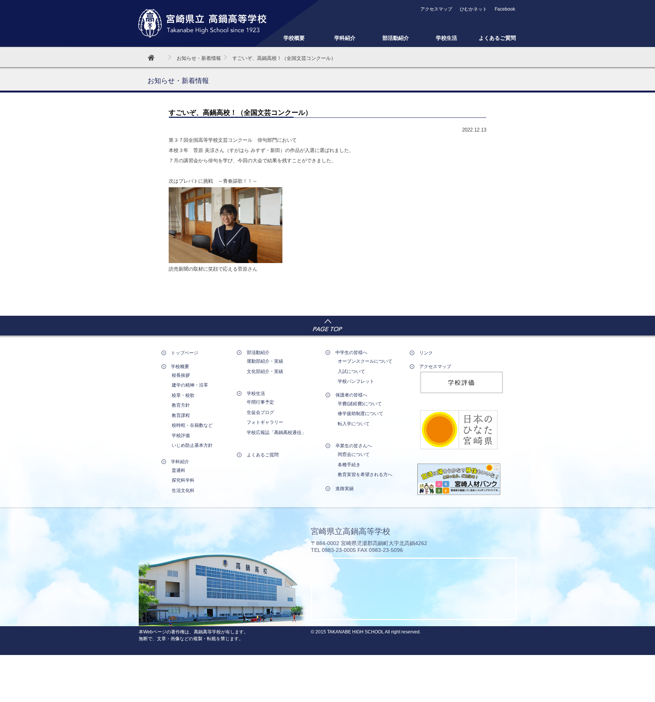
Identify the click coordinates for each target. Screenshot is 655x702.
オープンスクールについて (365, 361)
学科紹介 (345, 38)
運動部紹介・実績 (265, 361)
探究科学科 (183, 480)
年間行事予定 (260, 402)
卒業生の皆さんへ (353, 445)
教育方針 (181, 405)
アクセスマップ (436, 9)
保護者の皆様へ (351, 395)
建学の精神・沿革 (190, 385)
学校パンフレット (356, 381)
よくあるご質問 (497, 38)
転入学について (354, 423)
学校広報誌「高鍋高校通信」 (276, 432)
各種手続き (349, 464)
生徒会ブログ (260, 412)
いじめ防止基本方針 (192, 445)
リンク (426, 353)
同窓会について (354, 454)
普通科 (178, 470)
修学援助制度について (360, 413)
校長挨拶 (181, 375)
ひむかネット (473, 9)
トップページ (184, 353)
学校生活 (446, 38)
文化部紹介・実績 (265, 371)
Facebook (505, 9)
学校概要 (294, 38)
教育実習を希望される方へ (365, 474)
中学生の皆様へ (351, 352)
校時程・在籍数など (192, 425)
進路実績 (344, 488)
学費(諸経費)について (360, 403)
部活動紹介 (395, 38)
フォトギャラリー (265, 422)
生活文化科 (183, 490)
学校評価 (181, 435)
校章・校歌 (183, 395)
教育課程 (181, 415)
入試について (351, 371)
